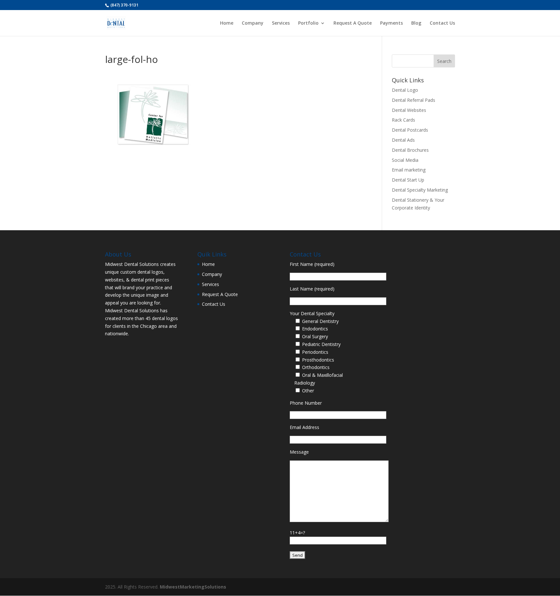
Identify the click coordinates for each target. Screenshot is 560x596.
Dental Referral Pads (413, 100)
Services (281, 23)
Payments (391, 23)
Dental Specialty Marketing (420, 190)
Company (252, 23)
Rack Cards (403, 120)
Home (226, 23)
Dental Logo (405, 90)
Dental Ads (403, 140)
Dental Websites (409, 110)
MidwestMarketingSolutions (193, 587)
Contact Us (442, 23)
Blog (416, 23)
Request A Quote (352, 23)
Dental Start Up (408, 180)
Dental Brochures (410, 150)
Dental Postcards (410, 130)
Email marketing (409, 170)
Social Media (405, 160)
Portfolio (308, 23)
